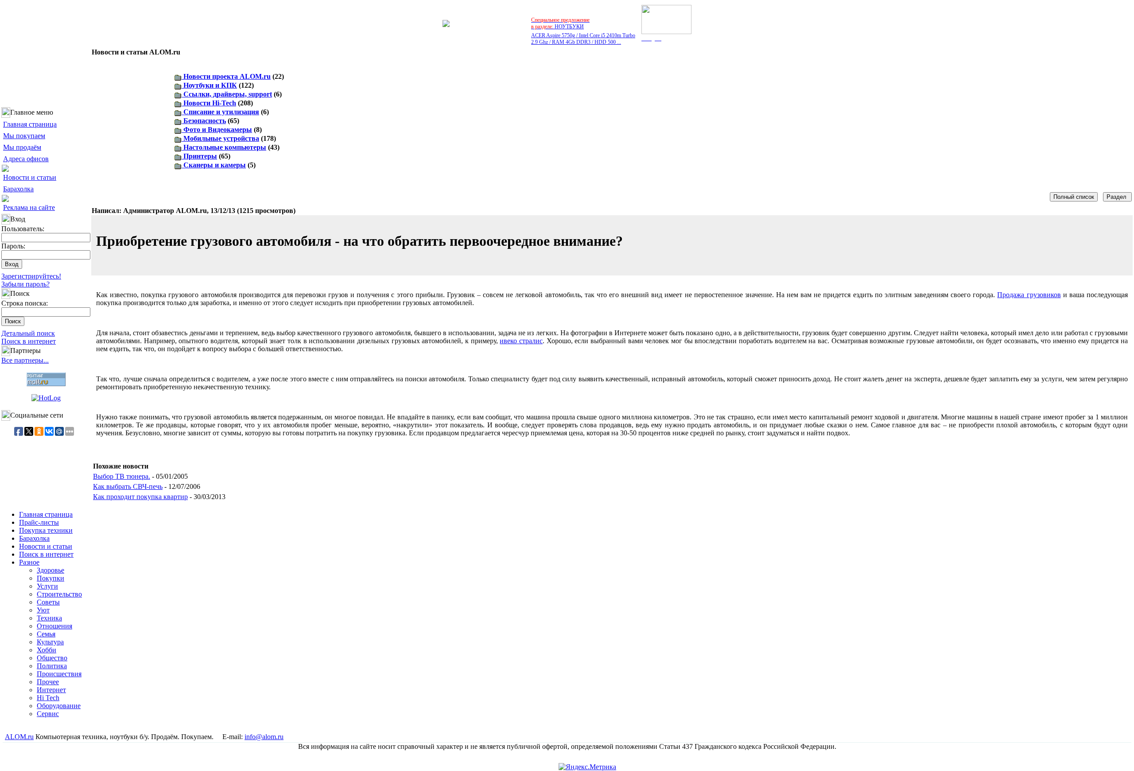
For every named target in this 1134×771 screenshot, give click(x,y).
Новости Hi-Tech (209, 103)
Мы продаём (22, 147)
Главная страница (30, 124)
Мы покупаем (24, 135)
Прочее (48, 682)
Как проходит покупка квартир (140, 496)
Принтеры (199, 156)
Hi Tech (48, 697)
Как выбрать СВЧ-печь (128, 486)
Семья (46, 634)
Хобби (46, 650)
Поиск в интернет (28, 341)
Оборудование (59, 705)
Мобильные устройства (220, 138)
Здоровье (50, 570)
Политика (52, 666)
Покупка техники (46, 530)
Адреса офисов (26, 159)
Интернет (51, 690)
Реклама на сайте (29, 207)
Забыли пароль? (25, 284)
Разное (29, 562)
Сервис (48, 713)
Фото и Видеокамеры (217, 129)
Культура (50, 642)
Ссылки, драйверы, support (227, 94)
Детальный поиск (28, 333)
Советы (48, 602)
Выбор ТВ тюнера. (121, 476)
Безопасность (204, 120)
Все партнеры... (25, 360)
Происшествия (59, 674)
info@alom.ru (264, 736)
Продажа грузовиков (1028, 294)
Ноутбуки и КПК (209, 85)
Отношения (54, 626)
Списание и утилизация (220, 112)
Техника (49, 618)
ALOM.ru (19, 736)
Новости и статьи (29, 177)
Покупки (50, 578)
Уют (43, 610)
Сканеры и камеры (214, 165)
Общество (52, 658)
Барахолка (18, 189)
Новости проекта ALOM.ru (226, 76)
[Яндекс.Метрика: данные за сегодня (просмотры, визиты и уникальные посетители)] (587, 767)
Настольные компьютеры (224, 147)
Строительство (59, 594)
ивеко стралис (521, 341)
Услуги (47, 586)
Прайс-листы (39, 522)
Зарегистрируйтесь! (31, 276)
